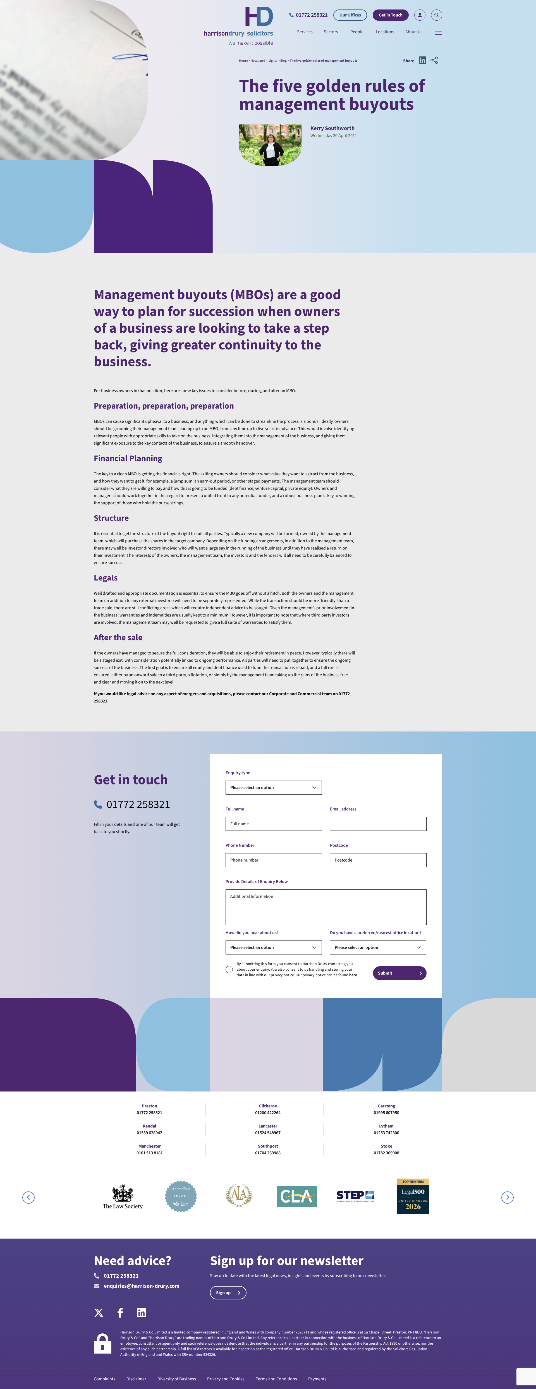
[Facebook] (120, 1313)
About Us (413, 32)
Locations (385, 32)
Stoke (386, 1146)
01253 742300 (386, 1133)
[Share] (434, 60)
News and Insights (264, 60)
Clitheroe (268, 1106)
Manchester (149, 1146)
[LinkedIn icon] (422, 60)
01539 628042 (149, 1133)
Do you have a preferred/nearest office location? (376, 933)
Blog (283, 60)
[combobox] (274, 787)
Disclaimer (136, 1379)
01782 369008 (386, 1153)
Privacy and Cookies (226, 1379)
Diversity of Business (176, 1379)
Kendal (149, 1126)
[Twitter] (102, 1313)
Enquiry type (238, 773)
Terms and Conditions (276, 1379)
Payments (317, 1379)
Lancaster (268, 1126)
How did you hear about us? (252, 933)
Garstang (386, 1106)
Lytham (386, 1126)
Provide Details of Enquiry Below (257, 882)
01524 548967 (268, 1133)
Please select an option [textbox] (252, 788)
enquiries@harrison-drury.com (142, 1286)
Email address (343, 809)
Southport (268, 1146)
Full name (235, 809)
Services (305, 32)
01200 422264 (268, 1113)
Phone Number (240, 845)
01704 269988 (268, 1153)
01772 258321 (138, 805)
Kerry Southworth (332, 128)
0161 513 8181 (150, 1153)
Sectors (331, 32)
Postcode (339, 845)
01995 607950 (386, 1113)
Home (243, 60)
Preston (149, 1106)
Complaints (104, 1379)
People (356, 32)
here (353, 975)
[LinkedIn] (141, 1313)
